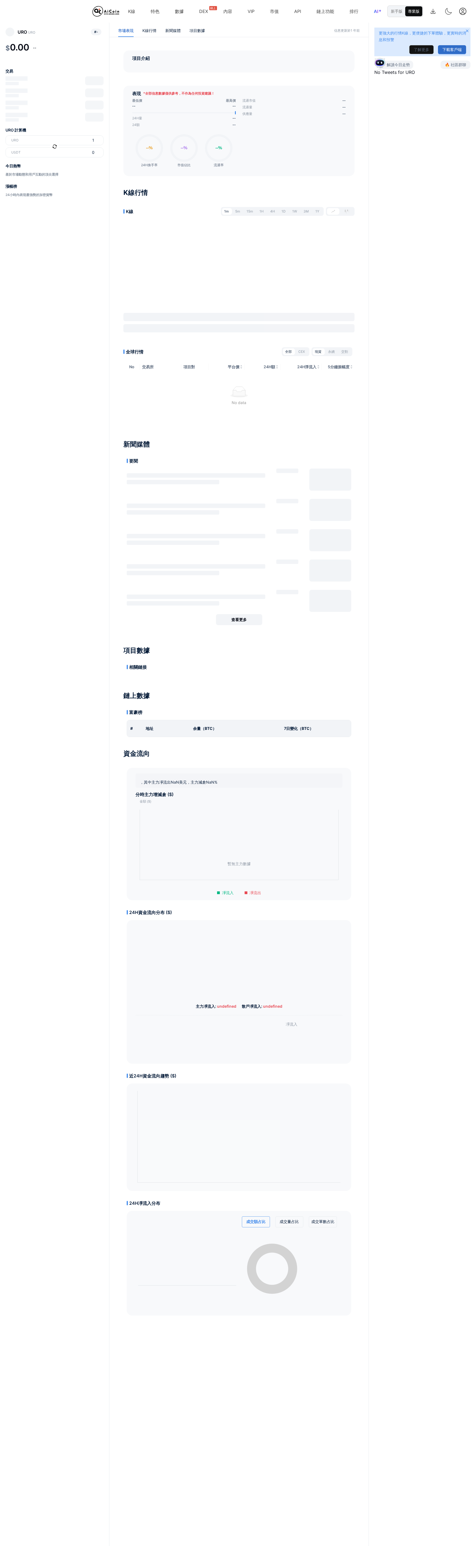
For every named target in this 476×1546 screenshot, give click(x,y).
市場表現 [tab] (126, 30)
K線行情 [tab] (149, 30)
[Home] (106, 11)
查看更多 (239, 619)
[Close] (467, 31)
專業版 (414, 11)
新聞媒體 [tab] (173, 30)
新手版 (396, 11)
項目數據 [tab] (197, 30)
